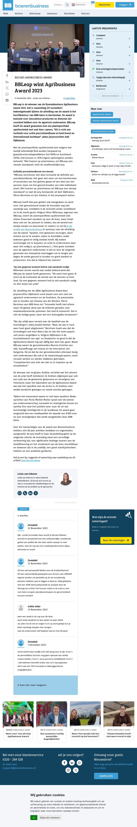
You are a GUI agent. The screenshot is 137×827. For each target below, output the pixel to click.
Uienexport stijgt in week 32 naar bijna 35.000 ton (112, 166)
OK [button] (34, 817)
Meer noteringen (110, 96)
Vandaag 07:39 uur (125, 138)
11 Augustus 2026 (126, 180)
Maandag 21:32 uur (125, 172)
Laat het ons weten (30, 460)
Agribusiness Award (102, 114)
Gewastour (52, 13)
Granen (94, 155)
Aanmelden (106, 776)
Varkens (19, 13)
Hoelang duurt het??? (101, 141)
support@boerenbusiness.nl (19, 768)
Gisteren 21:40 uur (125, 155)
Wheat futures (98, 157)
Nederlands (80, 5)
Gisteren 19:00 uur (125, 163)
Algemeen (95, 146)
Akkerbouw (34, 13)
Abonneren (104, 4)
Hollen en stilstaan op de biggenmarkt (108, 174)
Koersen (85, 13)
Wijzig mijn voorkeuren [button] (50, 817)
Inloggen (123, 4)
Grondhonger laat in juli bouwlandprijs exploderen (112, 149)
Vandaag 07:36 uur (125, 146)
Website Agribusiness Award (106, 120)
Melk (5, 13)
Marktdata (69, 13)
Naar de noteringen (114, 540)
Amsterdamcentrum (100, 183)
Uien (93, 163)
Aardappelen (96, 138)
